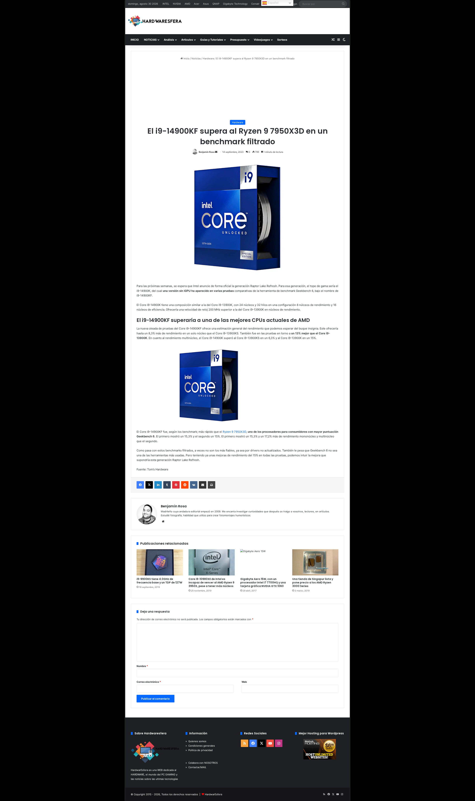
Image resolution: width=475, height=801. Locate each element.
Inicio (186, 58)
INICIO (135, 39)
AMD (187, 3)
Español (273, 2)
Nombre (142, 666)
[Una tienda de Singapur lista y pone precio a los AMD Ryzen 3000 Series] (315, 562)
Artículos (187, 39)
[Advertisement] (237, 90)
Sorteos (282, 39)
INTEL (166, 3)
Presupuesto (238, 39)
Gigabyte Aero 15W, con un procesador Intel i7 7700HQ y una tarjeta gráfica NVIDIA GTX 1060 (263, 582)
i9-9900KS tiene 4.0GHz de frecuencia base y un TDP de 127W (159, 580)
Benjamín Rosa (206, 152)
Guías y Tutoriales (211, 39)
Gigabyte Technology (235, 3)
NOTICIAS (150, 39)
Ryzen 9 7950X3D (234, 431)
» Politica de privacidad (199, 750)
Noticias (196, 58)
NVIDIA (177, 3)
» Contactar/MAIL (196, 767)
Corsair (255, 3)
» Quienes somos (196, 741)
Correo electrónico (149, 681)
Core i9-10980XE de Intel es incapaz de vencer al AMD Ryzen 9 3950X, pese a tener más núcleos (211, 582)
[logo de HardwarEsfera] (155, 21)
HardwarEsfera (213, 794)
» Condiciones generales (200, 745)
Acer (196, 3)
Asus (206, 3)
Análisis (169, 39)
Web (244, 681)
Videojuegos (262, 39)
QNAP (215, 3)
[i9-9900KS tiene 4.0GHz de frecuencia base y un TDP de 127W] (160, 562)
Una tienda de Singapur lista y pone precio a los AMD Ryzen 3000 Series (312, 582)
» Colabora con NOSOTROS (202, 762)
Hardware (208, 58)
